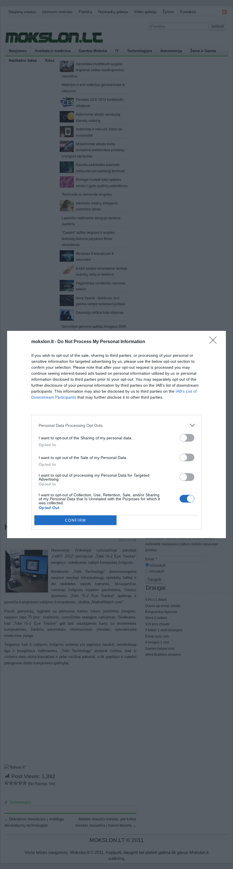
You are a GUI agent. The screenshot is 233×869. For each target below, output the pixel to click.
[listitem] (116, 425)
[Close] (214, 342)
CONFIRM (75, 520)
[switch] (187, 438)
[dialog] (116, 434)
